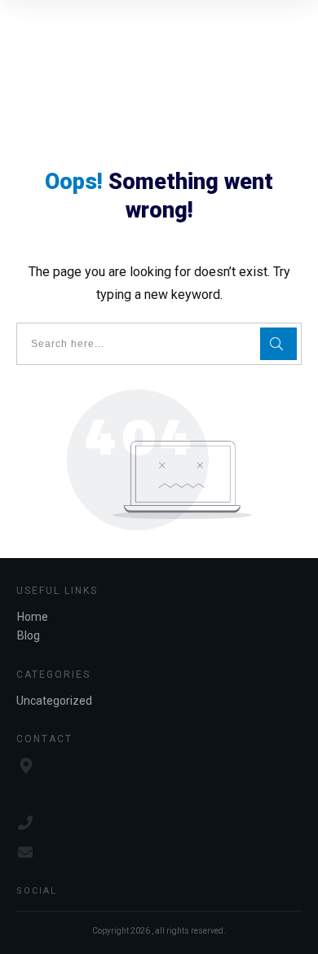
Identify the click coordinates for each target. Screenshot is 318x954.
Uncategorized (54, 700)
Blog (28, 635)
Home (32, 616)
